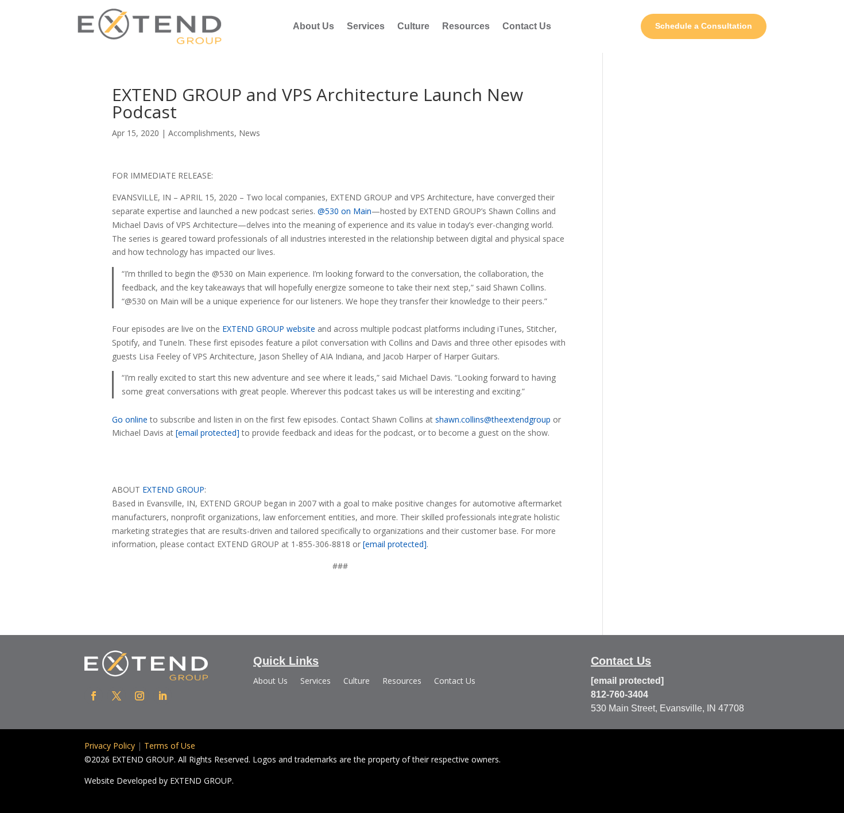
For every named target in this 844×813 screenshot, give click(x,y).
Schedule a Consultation (703, 25)
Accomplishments (201, 132)
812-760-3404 (619, 694)
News (249, 132)
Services (366, 26)
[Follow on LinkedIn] (162, 696)
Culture (413, 26)
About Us (313, 26)
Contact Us (526, 26)
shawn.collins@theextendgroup (493, 419)
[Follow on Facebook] (93, 696)
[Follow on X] (116, 696)
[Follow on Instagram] (139, 696)
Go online (130, 419)
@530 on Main (344, 211)
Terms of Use (169, 745)
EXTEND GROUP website (268, 328)
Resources (466, 26)
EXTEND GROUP (173, 489)
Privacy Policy (109, 745)
